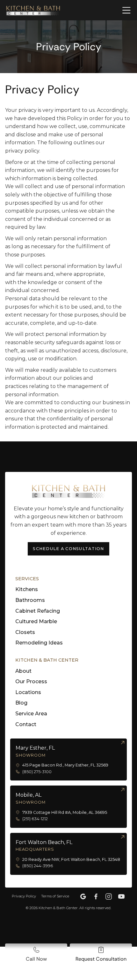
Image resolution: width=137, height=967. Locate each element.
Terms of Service (55, 896)
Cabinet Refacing (37, 611)
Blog (21, 703)
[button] (122, 10)
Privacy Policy (24, 896)
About (23, 671)
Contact (25, 724)
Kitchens (26, 589)
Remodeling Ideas (39, 643)
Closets (25, 632)
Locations (28, 692)
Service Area (31, 714)
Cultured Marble (36, 621)
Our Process (31, 681)
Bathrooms (30, 600)
